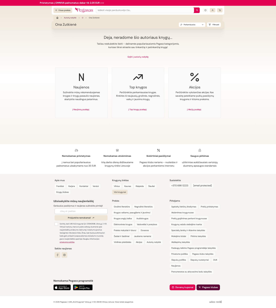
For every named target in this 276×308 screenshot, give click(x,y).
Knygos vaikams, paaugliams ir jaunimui (132, 212)
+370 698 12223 (179, 185)
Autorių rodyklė (70, 18)
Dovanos (145, 230)
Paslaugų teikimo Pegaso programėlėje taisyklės (193, 248)
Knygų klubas (62, 192)
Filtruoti (216, 25)
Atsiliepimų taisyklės (180, 242)
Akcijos (139, 242)
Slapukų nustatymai (199, 260)
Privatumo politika (179, 254)
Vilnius (117, 186)
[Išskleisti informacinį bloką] (205, 10)
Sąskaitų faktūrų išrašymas (183, 206)
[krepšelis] (220, 10)
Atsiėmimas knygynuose (182, 212)
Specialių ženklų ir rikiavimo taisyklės (188, 230)
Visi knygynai (120, 192)
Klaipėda (140, 186)
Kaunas (127, 186)
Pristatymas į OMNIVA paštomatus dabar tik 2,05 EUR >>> (72, 2)
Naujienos (175, 265)
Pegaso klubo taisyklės (202, 254)
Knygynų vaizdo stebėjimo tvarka (186, 224)
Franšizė (60, 186)
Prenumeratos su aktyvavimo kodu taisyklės (191, 271)
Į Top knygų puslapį (137, 109)
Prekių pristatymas (209, 206)
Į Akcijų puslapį (194, 109)
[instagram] (64, 255)
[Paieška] (196, 10)
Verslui (96, 186)
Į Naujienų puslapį (80, 109)
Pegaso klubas (210, 287)
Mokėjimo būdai (178, 236)
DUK (215, 260)
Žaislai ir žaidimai (121, 236)
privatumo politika (67, 242)
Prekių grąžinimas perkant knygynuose (189, 218)
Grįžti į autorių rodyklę (138, 57)
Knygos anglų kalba (123, 218)
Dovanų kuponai (184, 287)
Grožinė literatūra (122, 206)
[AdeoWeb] (216, 302)
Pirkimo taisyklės (198, 236)
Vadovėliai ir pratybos (147, 224)
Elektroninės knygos (123, 224)
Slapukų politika (178, 260)
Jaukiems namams (142, 236)
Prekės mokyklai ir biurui (125, 230)
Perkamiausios (189, 25)
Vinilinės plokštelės (122, 242)
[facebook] (57, 255)
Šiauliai (151, 186)
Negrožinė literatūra (143, 206)
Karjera (71, 186)
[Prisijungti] (212, 10)
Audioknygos (142, 218)
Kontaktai (83, 186)
